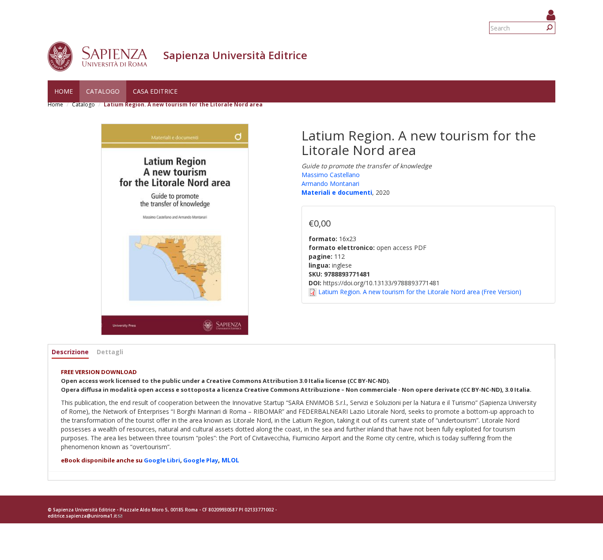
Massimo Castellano (331, 174)
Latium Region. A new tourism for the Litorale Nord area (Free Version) (419, 292)
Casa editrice (155, 91)
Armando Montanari (330, 183)
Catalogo (103, 91)
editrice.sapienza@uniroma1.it (85, 516)
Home (63, 91)
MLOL (230, 460)
